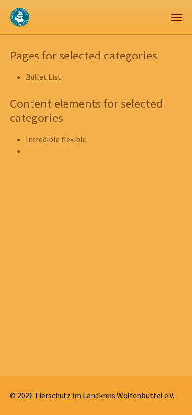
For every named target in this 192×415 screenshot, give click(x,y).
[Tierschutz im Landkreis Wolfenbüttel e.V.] (20, 17)
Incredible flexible (56, 139)
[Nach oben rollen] (170, 393)
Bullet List (43, 77)
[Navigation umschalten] (176, 17)
